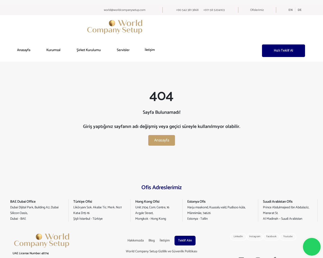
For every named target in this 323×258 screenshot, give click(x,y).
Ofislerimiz (257, 10)
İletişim (150, 50)
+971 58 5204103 (214, 10)
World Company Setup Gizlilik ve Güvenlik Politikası (161, 251)
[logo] (114, 27)
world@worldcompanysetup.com (124, 10)
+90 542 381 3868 (187, 10)
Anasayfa (23, 50)
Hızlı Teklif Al (283, 50)
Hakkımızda (135, 240)
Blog (151, 240)
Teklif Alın (185, 240)
